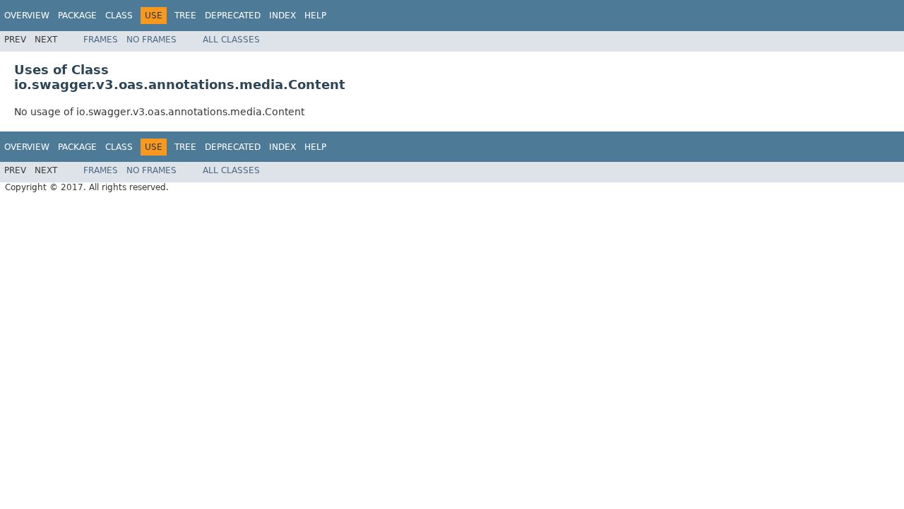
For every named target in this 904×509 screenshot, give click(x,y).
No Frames (151, 40)
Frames (100, 40)
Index (282, 16)
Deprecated (233, 16)
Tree (185, 16)
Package (77, 16)
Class (119, 16)
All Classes (231, 40)
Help (315, 16)
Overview (26, 16)
